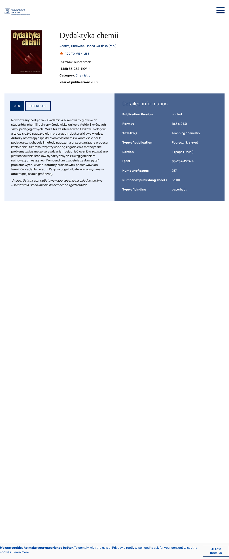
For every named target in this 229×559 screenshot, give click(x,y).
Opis (17, 106)
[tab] (17, 106)
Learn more (21, 552)
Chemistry (83, 75)
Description (38, 106)
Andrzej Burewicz (71, 46)
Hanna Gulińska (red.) (101, 46)
